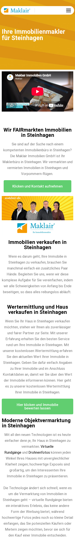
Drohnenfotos (39, 452)
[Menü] (68, 10)
